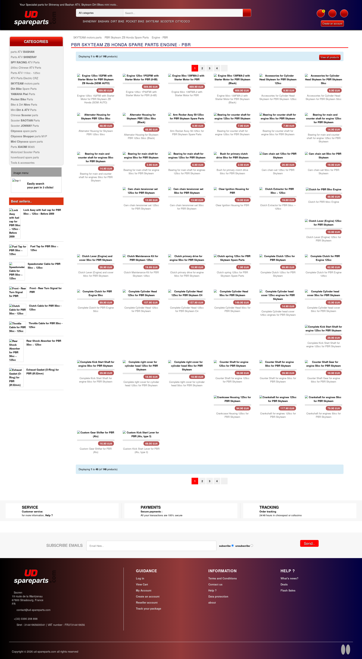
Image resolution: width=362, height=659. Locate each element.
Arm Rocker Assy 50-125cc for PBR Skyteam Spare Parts (187, 132)
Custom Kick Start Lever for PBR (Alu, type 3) (141, 450)
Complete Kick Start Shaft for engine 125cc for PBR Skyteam (323, 344)
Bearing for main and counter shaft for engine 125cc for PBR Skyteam (324, 138)
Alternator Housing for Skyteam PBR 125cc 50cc (96, 132)
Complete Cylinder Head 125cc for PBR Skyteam (141, 309)
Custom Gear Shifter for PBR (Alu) (96, 450)
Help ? (49, 515)
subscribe (225, 546)
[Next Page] (224, 68)
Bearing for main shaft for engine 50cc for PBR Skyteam (141, 171)
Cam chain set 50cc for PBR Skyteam (323, 171)
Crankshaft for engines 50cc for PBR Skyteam (323, 415)
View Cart (142, 584)
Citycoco (182, 21)
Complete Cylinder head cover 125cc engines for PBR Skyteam (278, 313)
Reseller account (147, 602)
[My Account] (332, 15)
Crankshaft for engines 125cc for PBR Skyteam (278, 415)
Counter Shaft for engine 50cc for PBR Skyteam (278, 379)
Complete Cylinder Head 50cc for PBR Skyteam (232, 309)
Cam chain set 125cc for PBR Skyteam (278, 171)
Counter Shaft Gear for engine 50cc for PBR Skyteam (323, 379)
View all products (330, 57)
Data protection (218, 596)
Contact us (215, 584)
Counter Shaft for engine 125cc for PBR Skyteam (232, 379)
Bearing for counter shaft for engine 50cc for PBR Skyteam (278, 132)
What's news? (289, 578)
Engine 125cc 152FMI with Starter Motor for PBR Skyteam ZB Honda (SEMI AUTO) (95, 99)
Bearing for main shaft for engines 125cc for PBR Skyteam (186, 171)
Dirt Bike (117, 21)
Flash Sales (288, 590)
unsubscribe (242, 546)
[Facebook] (343, 650)
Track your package (148, 608)
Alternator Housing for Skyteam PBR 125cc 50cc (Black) (141, 136)
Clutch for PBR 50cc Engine (323, 202)
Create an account (332, 23)
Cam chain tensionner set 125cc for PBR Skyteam (141, 207)
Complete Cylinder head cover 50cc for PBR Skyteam (323, 309)
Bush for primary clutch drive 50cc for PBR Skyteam (232, 171)
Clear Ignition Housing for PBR (232, 205)
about (212, 602)
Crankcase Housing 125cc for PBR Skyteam (232, 415)
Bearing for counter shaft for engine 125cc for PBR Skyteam (232, 132)
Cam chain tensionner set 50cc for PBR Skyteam (187, 207)
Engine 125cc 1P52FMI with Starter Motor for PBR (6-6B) (141, 93)
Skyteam (152, 21)
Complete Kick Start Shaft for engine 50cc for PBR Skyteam (95, 379)
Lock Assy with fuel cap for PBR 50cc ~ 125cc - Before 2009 (42, 211)
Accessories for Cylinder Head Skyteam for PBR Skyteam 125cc (278, 97)
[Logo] (34, 17)
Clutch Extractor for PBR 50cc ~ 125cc (278, 207)
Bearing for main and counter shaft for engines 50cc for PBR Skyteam (96, 177)
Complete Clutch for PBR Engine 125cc (323, 274)
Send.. (309, 543)
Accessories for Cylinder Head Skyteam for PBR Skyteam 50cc (323, 97)
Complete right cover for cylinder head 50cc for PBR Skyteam (187, 383)
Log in (140, 578)
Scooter (167, 21)
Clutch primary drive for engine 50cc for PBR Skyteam (187, 274)
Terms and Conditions (222, 578)
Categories (36, 41)
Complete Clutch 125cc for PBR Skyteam (278, 274)
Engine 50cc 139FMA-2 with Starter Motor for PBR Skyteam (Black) (232, 99)
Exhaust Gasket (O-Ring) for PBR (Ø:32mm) (42, 371)
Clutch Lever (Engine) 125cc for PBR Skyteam (323, 238)
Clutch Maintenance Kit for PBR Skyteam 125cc (141, 274)
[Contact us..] (344, 15)
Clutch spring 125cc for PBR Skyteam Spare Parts (232, 274)
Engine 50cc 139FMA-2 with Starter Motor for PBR (187, 93)
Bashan (103, 21)
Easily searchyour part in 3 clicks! (40, 185)
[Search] (247, 13)
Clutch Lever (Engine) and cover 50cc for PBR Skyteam (95, 274)
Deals (284, 584)
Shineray (90, 21)
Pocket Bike (135, 21)
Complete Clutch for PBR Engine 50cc (96, 309)
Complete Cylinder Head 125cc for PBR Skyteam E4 (187, 309)
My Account (143, 590)
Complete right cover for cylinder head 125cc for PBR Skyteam (141, 383)
